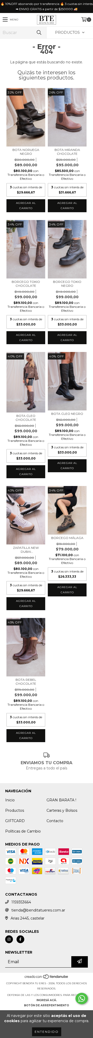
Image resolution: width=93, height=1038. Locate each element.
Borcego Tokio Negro (67, 284)
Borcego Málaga (67, 538)
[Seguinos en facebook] (20, 939)
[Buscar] (39, 32)
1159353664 (21, 902)
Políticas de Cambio (23, 831)
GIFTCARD (15, 821)
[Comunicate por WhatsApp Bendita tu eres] (81, 998)
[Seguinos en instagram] (9, 939)
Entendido (47, 1032)
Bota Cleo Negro (67, 414)
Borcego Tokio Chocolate (26, 284)
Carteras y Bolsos (62, 810)
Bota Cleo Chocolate (26, 418)
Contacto (55, 821)
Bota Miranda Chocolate (67, 152)
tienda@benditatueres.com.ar (38, 910)
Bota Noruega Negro (25, 152)
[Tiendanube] (46, 978)
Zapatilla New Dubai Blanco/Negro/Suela (26, 550)
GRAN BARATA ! (61, 800)
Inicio (10, 800)
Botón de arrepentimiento (46, 1005)
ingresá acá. (46, 1000)
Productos (14, 810)
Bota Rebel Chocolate (26, 682)
